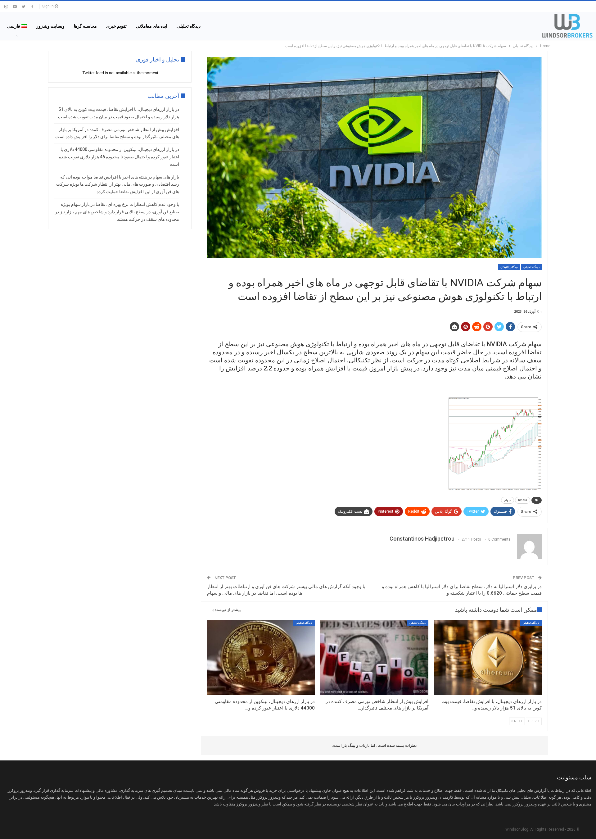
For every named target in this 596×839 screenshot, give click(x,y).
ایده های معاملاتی (151, 26)
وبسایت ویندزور (50, 26)
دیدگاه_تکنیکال (509, 267)
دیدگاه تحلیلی (189, 26)
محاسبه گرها (85, 26)
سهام (507, 500)
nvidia (522, 500)
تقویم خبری (116, 26)
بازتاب (364, 745)
